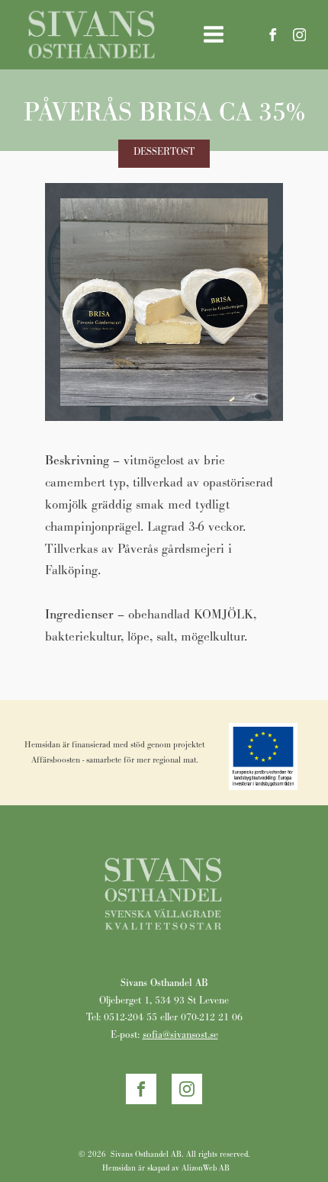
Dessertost (164, 151)
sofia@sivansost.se (180, 1034)
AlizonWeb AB (206, 1168)
